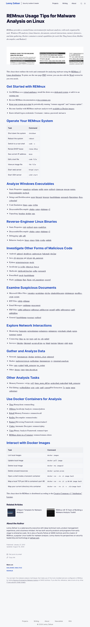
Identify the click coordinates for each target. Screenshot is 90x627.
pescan (66, 189)
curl (35, 338)
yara (15, 365)
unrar (73, 387)
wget (31, 338)
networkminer (32, 331)
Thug (11, 404)
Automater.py (22, 356)
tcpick (19, 334)
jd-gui (29, 258)
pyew (46, 189)
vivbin (35, 205)
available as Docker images (63, 108)
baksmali (46, 253)
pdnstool (50, 356)
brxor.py (46, 197)
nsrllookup (34, 361)
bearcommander (15, 192)
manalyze (27, 189)
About (74, 3)
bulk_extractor (30, 365)
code (37, 387)
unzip (68, 387)
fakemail (27, 343)
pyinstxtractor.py (22, 262)
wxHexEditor (25, 387)
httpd (48, 343)
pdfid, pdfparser (24, 309)
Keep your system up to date (20, 104)
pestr (33, 197)
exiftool (52, 189)
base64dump (55, 197)
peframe (35, 189)
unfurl (46, 338)
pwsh (21, 275)
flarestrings (73, 197)
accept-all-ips (37, 343)
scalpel (21, 365)
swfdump (18, 279)
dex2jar (53, 253)
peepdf (52, 309)
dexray (17, 369)
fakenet (60, 343)
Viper (11, 430)
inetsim (54, 343)
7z (64, 387)
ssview (16, 296)
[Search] (81, 3)
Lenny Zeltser (13, 3)
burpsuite (23, 331)
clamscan (59, 189)
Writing (65, 3)
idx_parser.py (38, 258)
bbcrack (39, 197)
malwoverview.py (22, 361)
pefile (41, 189)
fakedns (20, 343)
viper (23, 369)
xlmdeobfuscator (57, 293)
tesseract (30, 317)
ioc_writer (41, 365)
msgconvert (35, 305)
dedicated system (61, 92)
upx (33, 213)
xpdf (42, 387)
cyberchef (13, 200)
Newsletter (59, 621)
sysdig (42, 240)
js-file (23, 266)
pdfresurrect (65, 309)
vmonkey (31, 293)
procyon (20, 258)
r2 (49, 209)
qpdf (73, 309)
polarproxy (43, 331)
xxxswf (48, 279)
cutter (37, 209)
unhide (48, 240)
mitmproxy (53, 331)
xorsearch (64, 197)
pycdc (32, 262)
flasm (29, 279)
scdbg (35, 271)
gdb (24, 235)
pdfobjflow (13, 313)
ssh (42, 338)
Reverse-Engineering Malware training (25, 580)
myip (71, 343)
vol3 (32, 383)
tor (27, 338)
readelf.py (42, 227)
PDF (44, 75)
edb (20, 235)
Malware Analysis (14, 568)
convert (47, 387)
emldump (27, 305)
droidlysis (27, 253)
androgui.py (36, 253)
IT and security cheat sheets (16, 582)
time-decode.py (31, 369)
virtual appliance (30, 92)
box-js (36, 266)
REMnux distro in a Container (21, 435)
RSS (70, 621)
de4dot (28, 213)
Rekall (11, 413)
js (19, 266)
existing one (14, 95)
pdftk (58, 309)
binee (25, 205)
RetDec (12, 417)
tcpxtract (12, 334)
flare (24, 279)
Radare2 (12, 422)
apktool (20, 253)
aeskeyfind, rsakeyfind (59, 383)
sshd (66, 343)
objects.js (29, 266)
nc (25, 338)
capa (30, 205)
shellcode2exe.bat (25, 271)
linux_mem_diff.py (42, 383)
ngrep (74, 331)
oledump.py (69, 293)
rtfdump (26, 301)
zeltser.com (34, 538)
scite (32, 387)
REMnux (10, 571)
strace (32, 240)
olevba (47, 293)
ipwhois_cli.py (40, 356)
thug (21, 338)
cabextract (13, 391)
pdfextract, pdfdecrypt (40, 309)
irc (39, 338)
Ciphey (12, 426)
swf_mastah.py (38, 279)
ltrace (27, 240)
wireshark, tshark (64, 331)
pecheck (26, 192)
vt (51, 361)
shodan (31, 356)
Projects (55, 3)
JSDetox (12, 409)
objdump (44, 209)
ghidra (31, 209)
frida (37, 240)
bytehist (22, 213)
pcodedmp (40, 293)
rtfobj (20, 301)
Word (71, 75)
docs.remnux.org (43, 100)
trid (24, 227)
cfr (15, 258)
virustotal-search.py (61, 361)
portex (72, 189)
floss (81, 197)
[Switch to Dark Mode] (85, 3)
